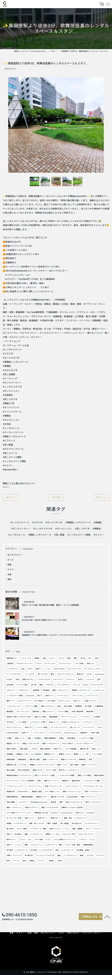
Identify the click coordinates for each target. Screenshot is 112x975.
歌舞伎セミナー (50, 754)
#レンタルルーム (16, 535)
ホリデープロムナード (85, 744)
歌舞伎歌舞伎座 (12, 797)
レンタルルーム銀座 (86, 738)
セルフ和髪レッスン (52, 791)
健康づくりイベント (88, 797)
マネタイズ (11, 690)
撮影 (9, 579)
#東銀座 (98, 522)
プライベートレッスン (69, 717)
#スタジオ (37, 522)
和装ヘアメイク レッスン (59, 829)
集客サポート (56, 818)
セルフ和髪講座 (71, 749)
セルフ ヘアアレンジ (94, 829)
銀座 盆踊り (24, 749)
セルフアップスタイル (65, 674)
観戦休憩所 (76, 781)
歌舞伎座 (82, 759)
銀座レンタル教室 (84, 775)
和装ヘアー (91, 663)
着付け (38, 669)
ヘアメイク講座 (62, 711)
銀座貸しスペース (13, 744)
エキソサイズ (58, 679)
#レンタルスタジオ (42, 528)
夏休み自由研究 (24, 770)
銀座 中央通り (12, 749)
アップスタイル (12, 669)
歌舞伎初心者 (11, 765)
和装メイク (49, 696)
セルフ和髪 (79, 663)
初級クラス (58, 749)
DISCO (85, 685)
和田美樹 (36, 690)
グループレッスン (22, 711)
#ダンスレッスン (63, 528)
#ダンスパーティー (20, 528)
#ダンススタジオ (53, 522)
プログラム (50, 685)
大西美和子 (83, 733)
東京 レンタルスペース (93, 791)
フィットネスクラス (14, 674)
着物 (52, 674)
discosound (99, 674)
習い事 (33, 685)
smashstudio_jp (66, 813)
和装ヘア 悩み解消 (14, 834)
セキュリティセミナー (86, 834)
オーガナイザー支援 (14, 818)
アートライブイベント (59, 727)
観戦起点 (65, 781)
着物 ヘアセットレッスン (72, 791)
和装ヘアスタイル (47, 706)
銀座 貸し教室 (35, 759)
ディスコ (77, 685)
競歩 (39, 781)
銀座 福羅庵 (77, 829)
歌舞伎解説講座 (27, 797)
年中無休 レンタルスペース (17, 850)
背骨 (17, 679)
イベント (16, 861)
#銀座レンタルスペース (39, 535)
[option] (56, 125)
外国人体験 (95, 733)
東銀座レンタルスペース (81, 690)
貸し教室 (88, 706)
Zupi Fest (54, 813)
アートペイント (88, 727)
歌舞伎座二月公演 (41, 813)
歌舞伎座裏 (11, 759)
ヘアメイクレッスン (14, 706)
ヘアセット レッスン (87, 839)
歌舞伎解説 (22, 759)
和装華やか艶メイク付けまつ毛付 (19, 717)
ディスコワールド (74, 669)
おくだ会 (23, 765)
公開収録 (10, 663)
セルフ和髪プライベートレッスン (19, 813)
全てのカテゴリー (15, 555)
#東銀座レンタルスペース (78, 522)
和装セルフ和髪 (40, 717)
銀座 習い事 (84, 749)
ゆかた (30, 669)
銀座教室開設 (88, 845)
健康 (61, 802)
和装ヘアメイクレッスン (54, 786)
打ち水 (34, 749)
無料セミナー (11, 839)
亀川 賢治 (10, 829)
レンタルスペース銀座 (15, 696)
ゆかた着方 (51, 701)
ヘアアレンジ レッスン (15, 786)
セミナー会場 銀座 (72, 845)
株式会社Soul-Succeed (39, 802)
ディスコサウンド (63, 685)
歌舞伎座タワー (12, 658)
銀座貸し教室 (37, 791)
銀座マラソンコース (51, 781)
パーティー (42, 861)
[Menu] (108, 4)
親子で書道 (74, 765)
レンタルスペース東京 (38, 722)
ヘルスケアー (23, 802)
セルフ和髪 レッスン (43, 839)
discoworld (30, 696)
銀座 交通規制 (45, 749)
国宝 (90, 759)
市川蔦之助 (29, 855)
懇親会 (32, 861)
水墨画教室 (99, 706)
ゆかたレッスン (64, 701)
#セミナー (99, 535)
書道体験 (89, 711)
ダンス (10, 560)
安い (90, 658)
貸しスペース (75, 727)
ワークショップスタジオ (45, 855)
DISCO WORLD (59, 669)
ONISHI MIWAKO (13, 733)
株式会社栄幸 (72, 797)
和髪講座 (10, 754)
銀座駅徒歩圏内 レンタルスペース (19, 775)
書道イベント (62, 765)
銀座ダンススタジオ (68, 759)
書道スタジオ (38, 770)
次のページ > (101, 497)
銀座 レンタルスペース (50, 744)
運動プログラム (28, 679)
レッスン (47, 669)
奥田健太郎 (11, 791)
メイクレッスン (62, 696)
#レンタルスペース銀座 (79, 535)
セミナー (6, 487)
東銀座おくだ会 (22, 754)
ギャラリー (100, 855)
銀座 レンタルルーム (14, 807)
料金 (96, 658)
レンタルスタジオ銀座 (66, 775)
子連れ (59, 861)
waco (100, 727)
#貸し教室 (59, 535)
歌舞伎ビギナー (42, 797)
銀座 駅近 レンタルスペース (75, 818)
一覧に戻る (56, 497)
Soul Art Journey (70, 733)
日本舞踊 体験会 (83, 850)
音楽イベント (29, 818)
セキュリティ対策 (68, 834)
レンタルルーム (98, 690)
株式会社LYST (77, 823)
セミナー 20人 (25, 839)
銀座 (59, 855)
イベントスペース (39, 733)
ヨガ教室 (96, 717)
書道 (81, 855)
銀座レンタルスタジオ (31, 744)
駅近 (24, 861)
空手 (99, 679)
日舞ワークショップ (14, 855)
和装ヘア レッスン (14, 845)
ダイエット (71, 679)
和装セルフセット (31, 807)
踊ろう (39, 696)
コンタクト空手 (22, 685)
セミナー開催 (22, 829)
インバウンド (85, 717)
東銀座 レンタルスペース (16, 823)
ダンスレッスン (50, 663)
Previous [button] (5, 125)
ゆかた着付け (39, 701)
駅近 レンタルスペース (94, 802)
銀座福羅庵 (53, 717)
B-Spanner (91, 813)
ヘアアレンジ (88, 722)
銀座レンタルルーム (50, 759)
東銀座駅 (78, 706)
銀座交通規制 (99, 775)
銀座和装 (36, 711)
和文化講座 (68, 706)
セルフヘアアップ (24, 701)
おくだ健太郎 (36, 754)
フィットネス (29, 674)
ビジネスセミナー (91, 823)
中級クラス (29, 727)
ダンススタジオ (97, 685)
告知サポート (43, 818)
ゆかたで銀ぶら (68, 744)
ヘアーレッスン (77, 696)
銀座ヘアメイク (48, 711)
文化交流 (10, 722)
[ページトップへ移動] (107, 916)
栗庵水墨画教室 (50, 738)
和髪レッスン (97, 749)
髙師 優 (53, 802)
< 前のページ (10, 497)
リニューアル (26, 658)
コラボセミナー (24, 690)
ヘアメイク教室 (41, 727)
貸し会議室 (64, 823)
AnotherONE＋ (23, 791)
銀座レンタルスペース (60, 690)
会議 (9, 574)
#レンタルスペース (20, 522)
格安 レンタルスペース (74, 802)
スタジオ (90, 855)
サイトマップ (56, 938)
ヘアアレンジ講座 (31, 706)
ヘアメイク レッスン (34, 786)
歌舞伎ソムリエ (64, 754)
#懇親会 (97, 528)
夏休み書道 (11, 770)
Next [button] (106, 125)
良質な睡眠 (11, 802)
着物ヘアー (11, 701)
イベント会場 (97, 754)
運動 (41, 685)
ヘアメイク (90, 679)
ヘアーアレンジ (92, 696)
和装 (59, 706)
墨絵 (29, 738)
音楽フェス (80, 813)
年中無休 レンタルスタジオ (41, 850)
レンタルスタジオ (43, 679)
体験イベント (20, 738)
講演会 (51, 861)
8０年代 (9, 679)
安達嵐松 (37, 738)
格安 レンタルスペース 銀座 (45, 775)
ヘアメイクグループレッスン (93, 786)
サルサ (38, 663)
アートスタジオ (55, 733)
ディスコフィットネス (92, 669)
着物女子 (80, 674)
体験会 (61, 738)
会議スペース (53, 722)
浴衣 (23, 669)
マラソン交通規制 (27, 781)
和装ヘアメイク (90, 701)
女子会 (82, 658)
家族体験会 (71, 738)
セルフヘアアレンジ (14, 727)
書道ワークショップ (89, 765)
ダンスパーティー (65, 663)
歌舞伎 (76, 754)
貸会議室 (46, 690)
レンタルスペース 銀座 (91, 781)
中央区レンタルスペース (70, 722)
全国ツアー (26, 733)
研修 (8, 861)
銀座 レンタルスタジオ (49, 807)
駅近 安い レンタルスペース (69, 770)
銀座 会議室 (52, 823)
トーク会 (85, 754)
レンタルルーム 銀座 (38, 829)
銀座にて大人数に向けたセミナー (19, 483)
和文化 (80, 679)
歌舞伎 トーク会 (52, 834)
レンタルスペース (70, 855)
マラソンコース (12, 781)
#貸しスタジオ (82, 528)
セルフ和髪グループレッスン (65, 839)
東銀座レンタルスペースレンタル (42, 765)
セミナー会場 (51, 770)
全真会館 (10, 685)
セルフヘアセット (72, 786)
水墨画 (9, 738)
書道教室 (10, 711)
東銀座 (36, 658)
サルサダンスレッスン (24, 663)
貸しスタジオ (43, 674)
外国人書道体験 (77, 711)
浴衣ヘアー (78, 701)
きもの (89, 674)
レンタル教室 (21, 722)
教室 (9, 564)
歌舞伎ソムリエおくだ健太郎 (72, 807)
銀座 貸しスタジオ (57, 797)
